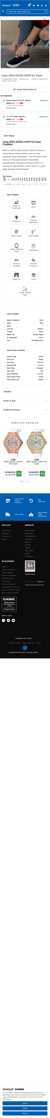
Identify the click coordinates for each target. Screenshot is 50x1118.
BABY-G (28, 542)
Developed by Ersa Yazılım (24, 638)
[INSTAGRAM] (3, 620)
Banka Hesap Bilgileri (9, 575)
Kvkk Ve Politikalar (8, 584)
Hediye (4, 566)
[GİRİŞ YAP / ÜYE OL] (42, 5)
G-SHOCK (28, 539)
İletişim (4, 539)
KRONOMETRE (30, 536)
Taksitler (7, 391)
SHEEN (27, 548)
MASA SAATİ (29, 533)
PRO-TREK (29, 550)
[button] (21, 481)
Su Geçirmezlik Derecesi (10, 587)
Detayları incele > (11, 108)
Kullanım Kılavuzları (9, 569)
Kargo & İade (10, 400)
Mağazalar (5, 533)
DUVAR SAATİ (30, 530)
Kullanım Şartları (28, 643)
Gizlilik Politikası (15, 643)
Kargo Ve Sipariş (8, 578)
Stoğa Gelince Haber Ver (27, 89)
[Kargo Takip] (34, 5)
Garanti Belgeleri (8, 572)
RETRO (27, 553)
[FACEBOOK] (8, 620)
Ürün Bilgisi (9, 135)
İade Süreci (6, 581)
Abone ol (41, 581)
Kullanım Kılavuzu (12, 409)
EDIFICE (28, 545)
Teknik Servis (7, 536)
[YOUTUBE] (13, 620)
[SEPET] (46, 5)
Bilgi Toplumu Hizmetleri (10, 592)
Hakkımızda (6, 530)
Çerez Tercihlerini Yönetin (11, 590)
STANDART (29, 556)
